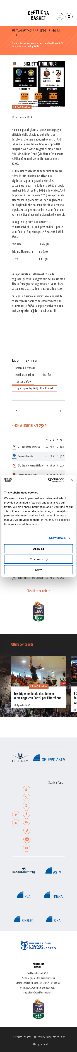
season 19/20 (23, 381)
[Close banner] (71, 480)
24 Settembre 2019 (22, 117)
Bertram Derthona (25, 368)
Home (15, 43)
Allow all (38, 548)
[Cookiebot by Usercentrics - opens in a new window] (48, 480)
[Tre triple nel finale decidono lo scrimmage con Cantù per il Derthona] (38, 671)
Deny (38, 569)
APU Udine (31, 361)
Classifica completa (38, 591)
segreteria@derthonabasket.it (37, 311)
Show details (57, 537)
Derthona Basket (24, 375)
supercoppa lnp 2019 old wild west (34, 388)
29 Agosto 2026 (22, 705)
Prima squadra (28, 43)
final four (47, 375)
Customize (36, 559)
